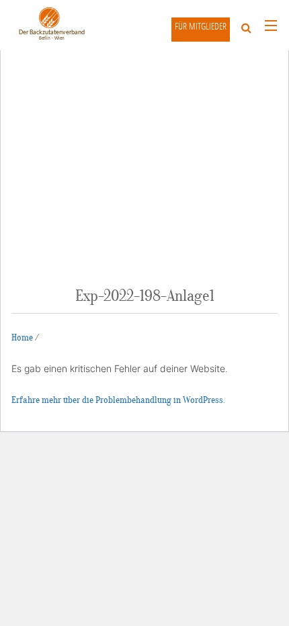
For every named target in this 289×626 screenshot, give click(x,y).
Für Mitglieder (200, 25)
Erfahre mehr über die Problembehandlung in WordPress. (118, 400)
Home (22, 337)
